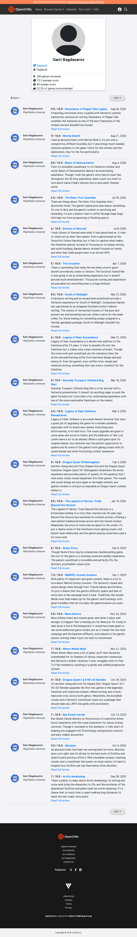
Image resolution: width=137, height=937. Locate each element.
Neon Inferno (73, 614)
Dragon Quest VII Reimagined (81, 462)
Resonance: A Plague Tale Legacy (86, 109)
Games (53, 9)
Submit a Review (68, 846)
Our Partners (68, 850)
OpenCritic (50, 916)
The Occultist (71, 263)
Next (116, 98)
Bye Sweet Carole (74, 714)
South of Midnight (76, 294)
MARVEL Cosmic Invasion (81, 575)
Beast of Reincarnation (79, 162)
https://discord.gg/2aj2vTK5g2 (85, 2)
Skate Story (70, 548)
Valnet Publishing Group (80, 916)
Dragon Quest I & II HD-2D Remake (84, 679)
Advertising (68, 896)
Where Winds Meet (74, 648)
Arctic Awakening (74, 776)
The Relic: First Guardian (80, 197)
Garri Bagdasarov (33, 108)
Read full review (60, 129)
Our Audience (68, 854)
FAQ (96, 9)
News (38, 9)
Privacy (68, 907)
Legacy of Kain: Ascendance (80, 337)
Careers (68, 900)
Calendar (71, 9)
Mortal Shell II (71, 136)
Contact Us (68, 862)
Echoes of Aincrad (74, 228)
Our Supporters (68, 858)
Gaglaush (42, 65)
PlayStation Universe (34, 112)
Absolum (70, 745)
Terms (68, 904)
